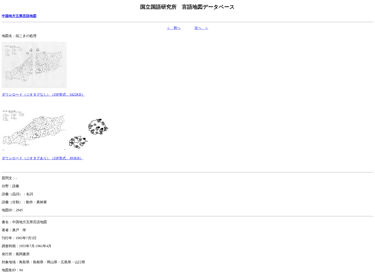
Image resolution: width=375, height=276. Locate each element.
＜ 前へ (174, 28)
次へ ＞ (201, 28)
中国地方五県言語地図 (19, 16)
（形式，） (43, 94)
